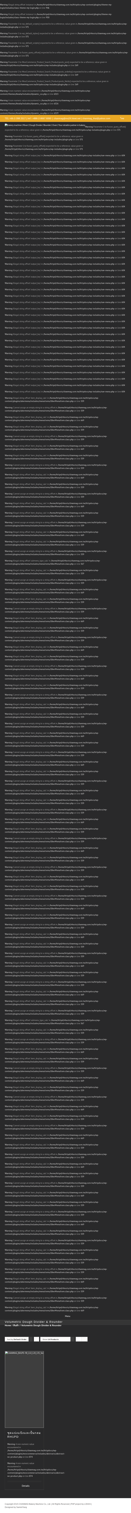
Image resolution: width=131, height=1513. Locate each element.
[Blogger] (108, 1506)
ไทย (122, 118)
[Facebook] (98, 1502)
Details (26, 1485)
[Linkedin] (123, 1502)
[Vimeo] (108, 1502)
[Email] (113, 1506)
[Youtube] (113, 1502)
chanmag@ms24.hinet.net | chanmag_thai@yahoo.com (82, 118)
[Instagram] (118, 1502)
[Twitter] (103, 1502)
